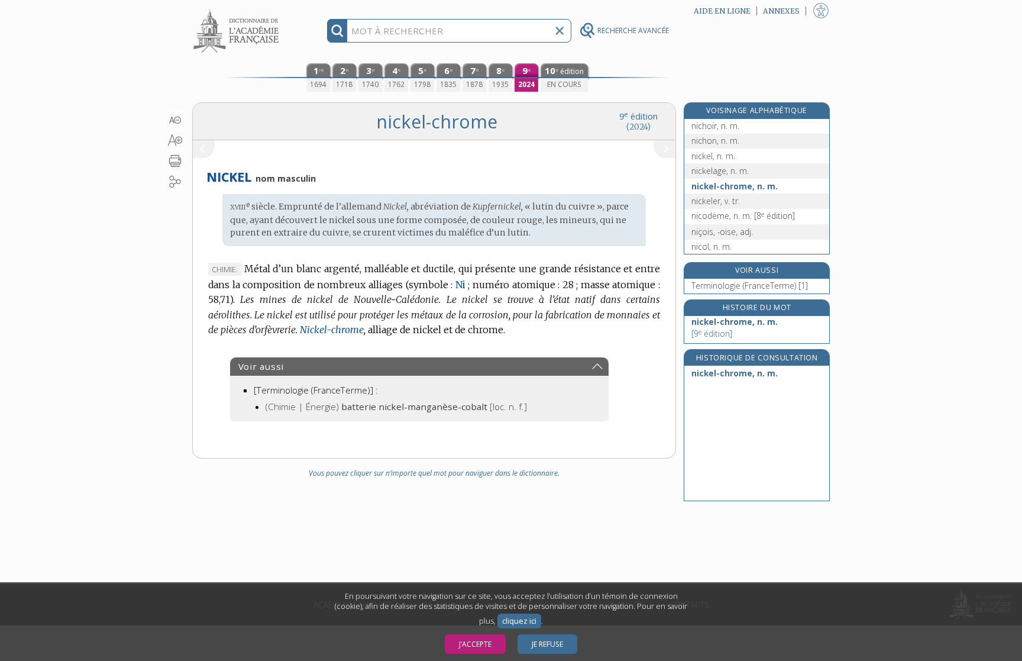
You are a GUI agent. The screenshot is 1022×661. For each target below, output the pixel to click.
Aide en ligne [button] (722, 11)
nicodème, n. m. (743, 215)
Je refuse (547, 644)
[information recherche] (337, 31)
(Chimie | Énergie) (396, 406)
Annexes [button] (781, 11)
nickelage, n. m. (720, 170)
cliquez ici (519, 621)
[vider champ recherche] (559, 31)
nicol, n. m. (711, 246)
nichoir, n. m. (715, 125)
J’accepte (475, 644)
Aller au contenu (238, 10)
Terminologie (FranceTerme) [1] (749, 285)
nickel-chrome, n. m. (734, 186)
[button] (175, 120)
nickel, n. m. (713, 156)
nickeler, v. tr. (715, 201)
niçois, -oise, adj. (722, 231)
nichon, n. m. (715, 140)
